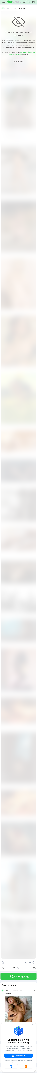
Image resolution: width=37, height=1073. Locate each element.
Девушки (21, 8)
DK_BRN (7, 990)
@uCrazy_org (20, 976)
